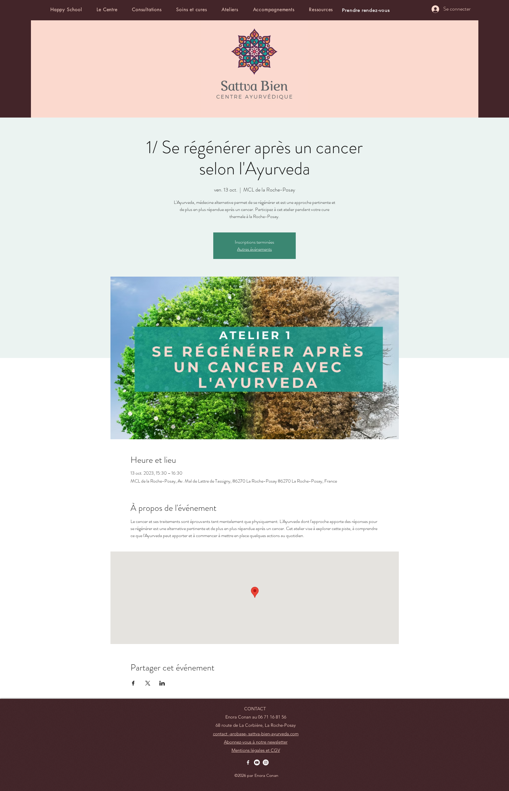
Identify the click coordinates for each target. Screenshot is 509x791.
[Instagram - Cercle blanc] (266, 762)
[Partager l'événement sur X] (148, 683)
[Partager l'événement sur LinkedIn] (162, 683)
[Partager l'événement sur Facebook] (133, 683)
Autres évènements (254, 249)
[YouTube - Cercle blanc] (257, 762)
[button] (112, 10)
